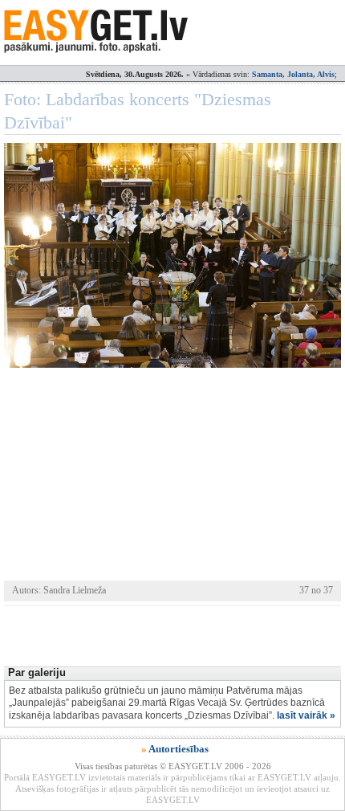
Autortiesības (178, 749)
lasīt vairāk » (306, 715)
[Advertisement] (174, 634)
